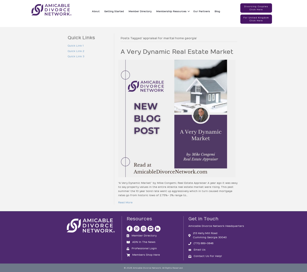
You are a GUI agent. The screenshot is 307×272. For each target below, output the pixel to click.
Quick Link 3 (76, 56)
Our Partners (201, 11)
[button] (256, 8)
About (96, 11)
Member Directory (140, 11)
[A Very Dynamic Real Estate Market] (177, 118)
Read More (125, 202)
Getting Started (114, 11)
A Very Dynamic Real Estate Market (177, 51)
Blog (217, 11)
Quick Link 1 (76, 45)
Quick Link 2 (76, 51)
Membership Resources (171, 11)
